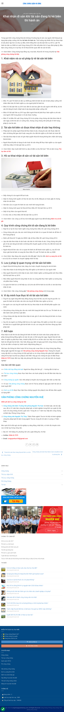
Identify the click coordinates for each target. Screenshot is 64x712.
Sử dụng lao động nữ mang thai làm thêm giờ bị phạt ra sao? (25, 574)
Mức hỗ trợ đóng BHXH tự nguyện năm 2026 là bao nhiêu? (25, 585)
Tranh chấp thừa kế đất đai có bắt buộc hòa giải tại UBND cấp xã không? (29, 609)
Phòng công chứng (53, 708)
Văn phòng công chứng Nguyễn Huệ (35, 351)
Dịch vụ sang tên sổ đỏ (7, 672)
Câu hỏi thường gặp (29, 13)
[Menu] (2, 3)
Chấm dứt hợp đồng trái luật (13, 369)
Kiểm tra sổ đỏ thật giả (7, 675)
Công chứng (5, 471)
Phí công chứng (33, 646)
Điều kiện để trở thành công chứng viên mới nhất (22, 597)
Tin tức (38, 13)
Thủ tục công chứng (11, 373)
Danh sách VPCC (6, 661)
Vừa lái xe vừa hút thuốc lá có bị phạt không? (20, 580)
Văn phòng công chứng (35, 291)
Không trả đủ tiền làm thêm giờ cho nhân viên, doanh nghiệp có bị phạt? (29, 591)
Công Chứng (44, 708)
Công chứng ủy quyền (11, 380)
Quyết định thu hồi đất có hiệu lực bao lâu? (20, 615)
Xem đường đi (32, 642)
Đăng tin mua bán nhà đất (8, 684)
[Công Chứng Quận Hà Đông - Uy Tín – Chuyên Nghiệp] (32, 3)
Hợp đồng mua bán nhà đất (9, 678)
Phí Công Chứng (6, 481)
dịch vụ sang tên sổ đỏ (54, 256)
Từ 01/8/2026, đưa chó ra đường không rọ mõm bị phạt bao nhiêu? (27, 603)
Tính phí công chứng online (9, 681)
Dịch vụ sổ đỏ (8, 390)
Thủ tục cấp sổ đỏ (7, 474)
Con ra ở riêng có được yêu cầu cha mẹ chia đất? (22, 568)
